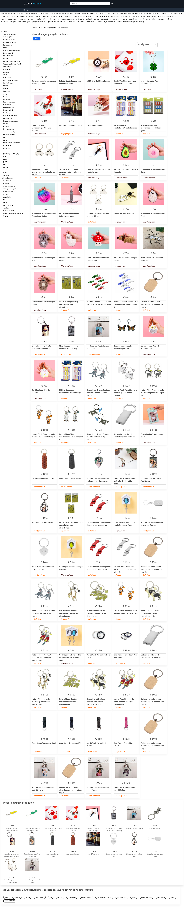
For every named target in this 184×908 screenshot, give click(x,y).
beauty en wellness (31, 13)
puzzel (131, 19)
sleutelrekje (4, 21)
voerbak (99, 21)
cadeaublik (147, 13)
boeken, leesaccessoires (64, 13)
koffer (177, 16)
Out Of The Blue (146, 897)
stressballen (70, 21)
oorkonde (89, 19)
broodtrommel (92, 13)
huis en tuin (90, 16)
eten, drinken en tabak (8, 16)
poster (125, 19)
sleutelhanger (170, 19)
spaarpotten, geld (24, 21)
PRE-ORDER (161, 897)
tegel (82, 21)
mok (49, 19)
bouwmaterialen (80, 13)
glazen (61, 16)
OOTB (134, 897)
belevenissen (44, 13)
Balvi (6, 897)
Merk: (37, 38)
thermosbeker (90, 21)
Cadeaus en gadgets (10, 34)
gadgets (54, 16)
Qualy (172, 897)
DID (51, 897)
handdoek (68, 16)
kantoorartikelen (114, 16)
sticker (63, 21)
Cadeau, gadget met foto (114, 13)
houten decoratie (79, 16)
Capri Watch (39, 897)
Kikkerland (72, 897)
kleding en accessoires (165, 16)
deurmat (164, 13)
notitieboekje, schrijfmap (66, 19)
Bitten (28, 897)
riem (137, 19)
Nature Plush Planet (104, 897)
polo (120, 19)
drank (170, 13)
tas (77, 21)
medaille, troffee (40, 19)
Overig (141, 21)
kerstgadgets (126, 16)
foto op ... (38, 16)
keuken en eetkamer (138, 16)
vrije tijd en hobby (109, 21)
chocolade (156, 13)
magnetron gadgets (26, 19)
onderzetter (80, 19)
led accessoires (13, 19)
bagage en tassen (17, 13)
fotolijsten (46, 16)
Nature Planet (86, 897)
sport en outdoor (53, 21)
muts (54, 19)
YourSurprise (10, 901)
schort (154, 19)
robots (142, 19)
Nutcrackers (121, 897)
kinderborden (152, 16)
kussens (3, 19)
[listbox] (147, 45)
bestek (52, 13)
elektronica (178, 13)
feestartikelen (22, 16)
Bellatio (17, 897)
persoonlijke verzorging (109, 19)
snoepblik (13, 21)
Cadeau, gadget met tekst (133, 13)
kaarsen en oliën (101, 16)
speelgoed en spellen (39, 21)
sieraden (160, 19)
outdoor (96, 19)
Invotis (60, 897)
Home (25, 10)
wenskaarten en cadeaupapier (127, 21)
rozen (148, 19)
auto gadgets (5, 13)
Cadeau (101, 13)
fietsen (31, 16)
